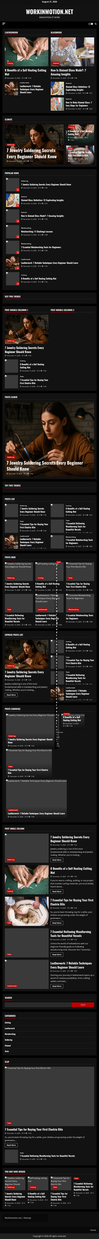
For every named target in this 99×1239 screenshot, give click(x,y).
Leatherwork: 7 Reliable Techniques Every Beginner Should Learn (11, 88)
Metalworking (26, 228)
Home (93, 1230)
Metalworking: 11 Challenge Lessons (12, 231)
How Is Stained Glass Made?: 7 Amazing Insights (68, 72)
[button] (3, 24)
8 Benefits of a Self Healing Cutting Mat (25, 72)
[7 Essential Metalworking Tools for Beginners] (80, 603)
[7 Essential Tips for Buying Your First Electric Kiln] (80, 571)
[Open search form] (96, 23)
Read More (12, 695)
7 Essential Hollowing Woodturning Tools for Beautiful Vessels (57, 526)
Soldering (10, 145)
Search (8, 997)
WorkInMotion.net (49, 11)
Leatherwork (24, 82)
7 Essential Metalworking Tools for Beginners (12, 247)
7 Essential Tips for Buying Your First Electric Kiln (80, 154)
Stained (56, 63)
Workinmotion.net (13, 1218)
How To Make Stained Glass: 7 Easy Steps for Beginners (57, 104)
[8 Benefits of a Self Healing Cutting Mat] (26, 51)
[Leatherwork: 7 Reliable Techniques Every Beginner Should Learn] (49, 603)
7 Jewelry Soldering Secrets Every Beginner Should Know (32, 153)
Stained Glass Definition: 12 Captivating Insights (57, 88)
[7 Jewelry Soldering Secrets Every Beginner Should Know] (26, 329)
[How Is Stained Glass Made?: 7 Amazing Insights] (72, 51)
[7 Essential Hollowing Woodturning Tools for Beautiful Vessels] (19, 603)
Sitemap (27, 1218)
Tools (70, 148)
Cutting (10, 63)
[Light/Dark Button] (90, 24)
